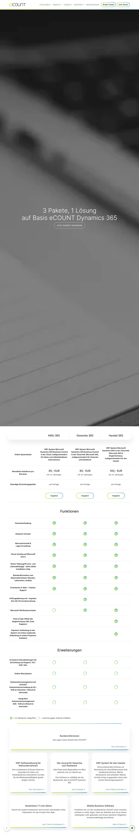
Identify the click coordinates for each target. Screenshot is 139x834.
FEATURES (45, 5)
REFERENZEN (92, 5)
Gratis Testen (108, 4)
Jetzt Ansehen (78, 789)
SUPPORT (78, 5)
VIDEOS (67, 5)
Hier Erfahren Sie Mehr (115, 789)
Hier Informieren (118, 747)
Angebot (54, 496)
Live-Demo (123, 4)
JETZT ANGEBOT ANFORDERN (69, 225)
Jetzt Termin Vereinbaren (52, 824)
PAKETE (56, 5)
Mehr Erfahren (119, 824)
